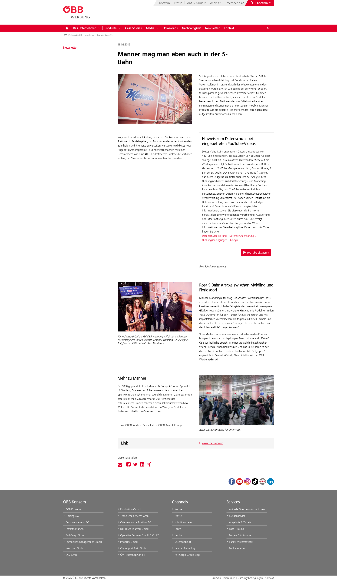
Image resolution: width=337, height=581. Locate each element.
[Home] (67, 28)
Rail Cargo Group (75, 535)
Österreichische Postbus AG (135, 522)
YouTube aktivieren (257, 252)
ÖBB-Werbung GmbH (73, 35)
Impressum (229, 578)
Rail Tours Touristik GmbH (134, 528)
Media (150, 28)
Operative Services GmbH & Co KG (139, 535)
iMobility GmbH (129, 541)
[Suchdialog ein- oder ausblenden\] (268, 28)
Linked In (142, 464)
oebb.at (215, 3)
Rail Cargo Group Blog (187, 554)
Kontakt (229, 28)
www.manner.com (212, 443)
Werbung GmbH (74, 548)
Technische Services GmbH (135, 515)
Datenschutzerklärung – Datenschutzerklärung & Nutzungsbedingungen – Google (229, 238)
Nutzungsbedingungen (250, 578)
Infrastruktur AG (74, 528)
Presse (178, 3)
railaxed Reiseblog (184, 548)
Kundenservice (236, 515)
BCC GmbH (71, 554)
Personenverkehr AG (77, 522)
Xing (149, 464)
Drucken (216, 578)
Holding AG (72, 515)
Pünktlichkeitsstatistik (240, 541)
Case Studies (133, 28)
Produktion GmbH (130, 509)
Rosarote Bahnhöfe (105, 35)
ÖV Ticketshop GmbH (132, 554)
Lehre (177, 528)
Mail (121, 465)
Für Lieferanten (237, 548)
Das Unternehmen (84, 28)
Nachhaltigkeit (191, 28)
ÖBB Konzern (73, 509)
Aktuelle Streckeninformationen (246, 509)
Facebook (128, 464)
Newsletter (212, 28)
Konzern (164, 3)
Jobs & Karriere (196, 3)
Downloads (170, 28)
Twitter (135, 464)
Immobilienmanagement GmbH (83, 541)
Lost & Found (236, 528)
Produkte (111, 28)
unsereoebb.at (234, 3)
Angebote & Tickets (239, 522)
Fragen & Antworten (240, 535)
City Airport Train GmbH (133, 548)
